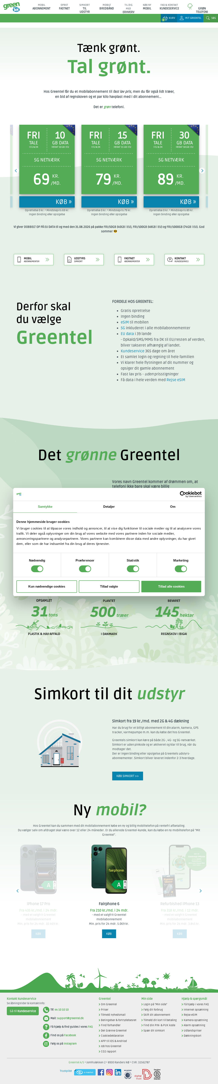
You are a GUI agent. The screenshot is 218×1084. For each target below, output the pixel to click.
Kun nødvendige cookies (46, 586)
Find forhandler (110, 1025)
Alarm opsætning (194, 1025)
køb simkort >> (127, 776)
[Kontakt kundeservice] (184, 254)
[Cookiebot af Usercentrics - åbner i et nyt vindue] (183, 494)
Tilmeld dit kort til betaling (160, 1020)
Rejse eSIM (175, 379)
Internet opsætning (196, 1009)
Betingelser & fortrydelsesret (118, 1020)
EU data (127, 333)
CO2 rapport (108, 1051)
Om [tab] (172, 506)
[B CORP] (156, 1074)
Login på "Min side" (155, 1004)
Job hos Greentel (111, 1046)
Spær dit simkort (154, 1030)
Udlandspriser (193, 1030)
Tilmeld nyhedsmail (113, 1015)
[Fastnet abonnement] (134, 254)
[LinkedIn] (117, 1074)
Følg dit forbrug (153, 1009)
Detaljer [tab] (109, 506)
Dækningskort (192, 1035)
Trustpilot (66, 1071)
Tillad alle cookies (171, 586)
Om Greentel (109, 1004)
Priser (104, 1009)
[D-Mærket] (142, 1074)
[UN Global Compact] (126, 1074)
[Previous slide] (16, 171)
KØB (38, 934)
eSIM (125, 322)
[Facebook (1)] (100, 1074)
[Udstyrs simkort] (84, 254)
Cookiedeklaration (112, 1035)
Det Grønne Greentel (113, 1030)
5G (123, 328)
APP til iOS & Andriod (114, 1041)
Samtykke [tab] (45, 506)
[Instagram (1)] (108, 1074)
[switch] (85, 568)
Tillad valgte (109, 586)
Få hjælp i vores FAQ (196, 1004)
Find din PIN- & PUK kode (159, 1025)
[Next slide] (202, 171)
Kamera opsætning (196, 1020)
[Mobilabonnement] (34, 254)
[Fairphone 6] (109, 869)
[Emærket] (84, 1074)
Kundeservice (132, 351)
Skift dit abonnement (156, 1015)
